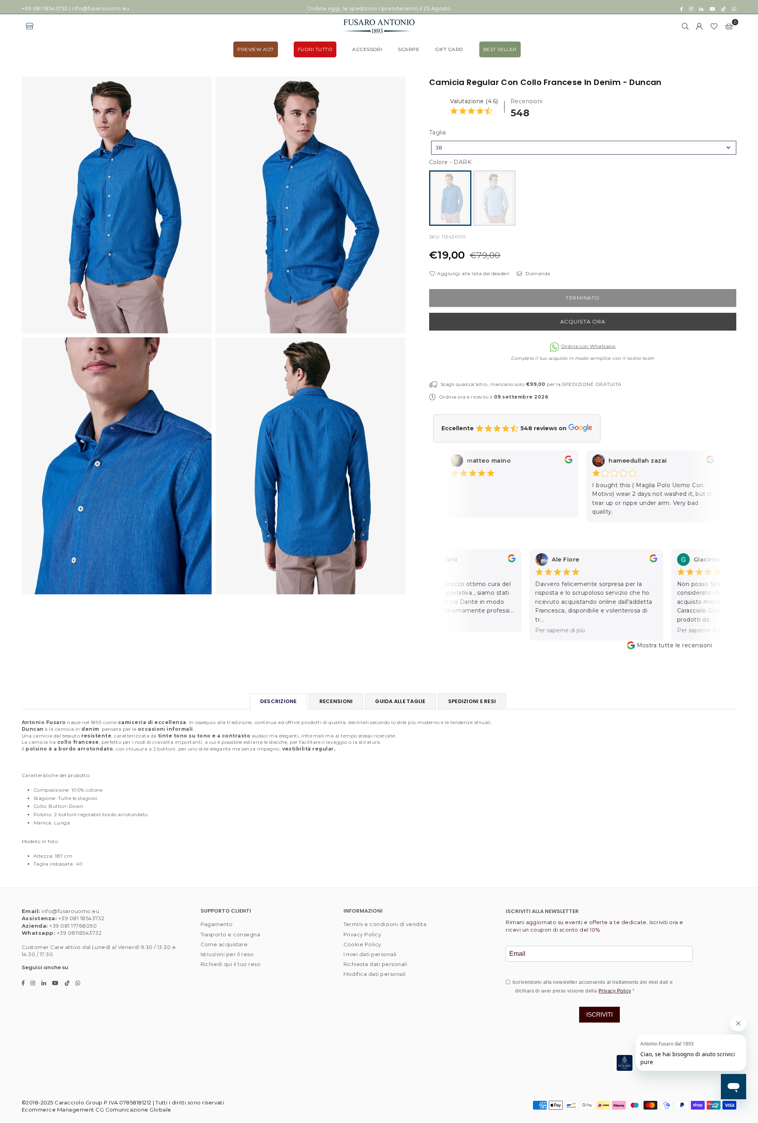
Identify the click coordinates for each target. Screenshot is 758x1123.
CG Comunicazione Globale (133, 1109)
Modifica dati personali (374, 974)
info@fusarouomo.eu (100, 8)
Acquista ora (582, 321)
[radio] (450, 198)
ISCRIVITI (599, 1014)
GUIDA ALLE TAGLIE (400, 701)
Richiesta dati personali (375, 964)
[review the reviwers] (560, 461)
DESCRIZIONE (278, 701)
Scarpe (408, 49)
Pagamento (217, 924)
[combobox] (583, 148)
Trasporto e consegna (231, 934)
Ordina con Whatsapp (588, 346)
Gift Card (449, 49)
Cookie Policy (362, 944)
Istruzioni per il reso (227, 954)
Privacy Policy (362, 934)
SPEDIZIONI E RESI (472, 701)
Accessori (367, 49)
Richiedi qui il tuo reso (231, 964)
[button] (729, 26)
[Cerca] (685, 26)
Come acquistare (224, 944)
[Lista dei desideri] (714, 26)
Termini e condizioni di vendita (385, 924)
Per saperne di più (548, 630)
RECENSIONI (336, 701)
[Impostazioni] (699, 26)
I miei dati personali (370, 954)
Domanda (537, 273)
